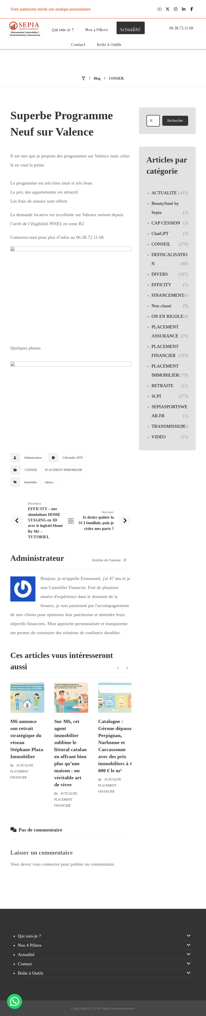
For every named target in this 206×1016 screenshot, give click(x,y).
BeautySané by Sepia (165, 208)
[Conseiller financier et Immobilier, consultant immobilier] (25, 29)
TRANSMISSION (168, 426)
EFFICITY (161, 284)
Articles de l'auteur (107, 560)
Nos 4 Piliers (29, 945)
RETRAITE (162, 385)
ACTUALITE (24, 765)
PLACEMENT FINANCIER (165, 351)
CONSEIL (31, 470)
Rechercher (175, 121)
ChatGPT (160, 233)
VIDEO (158, 436)
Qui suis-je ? (29, 935)
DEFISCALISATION (169, 259)
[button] (160, 9)
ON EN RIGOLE (167, 316)
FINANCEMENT (167, 295)
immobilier (30, 482)
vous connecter (46, 864)
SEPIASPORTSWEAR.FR (169, 411)
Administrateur (33, 457)
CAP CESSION (165, 222)
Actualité (26, 954)
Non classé (161, 305)
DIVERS (159, 274)
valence (48, 482)
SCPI (156, 396)
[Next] (127, 668)
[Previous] (118, 668)
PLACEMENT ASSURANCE (165, 331)
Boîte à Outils (30, 973)
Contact (25, 963)
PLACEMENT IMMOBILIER (63, 470)
